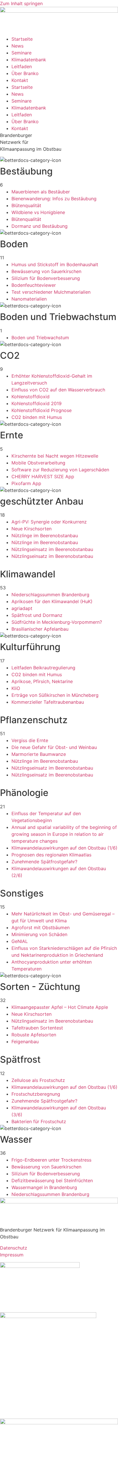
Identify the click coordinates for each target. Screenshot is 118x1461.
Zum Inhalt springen (21, 3)
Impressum (11, 1255)
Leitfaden (21, 66)
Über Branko (25, 73)
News (17, 46)
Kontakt (19, 80)
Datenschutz (13, 1248)
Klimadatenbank (28, 59)
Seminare (21, 53)
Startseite (22, 39)
